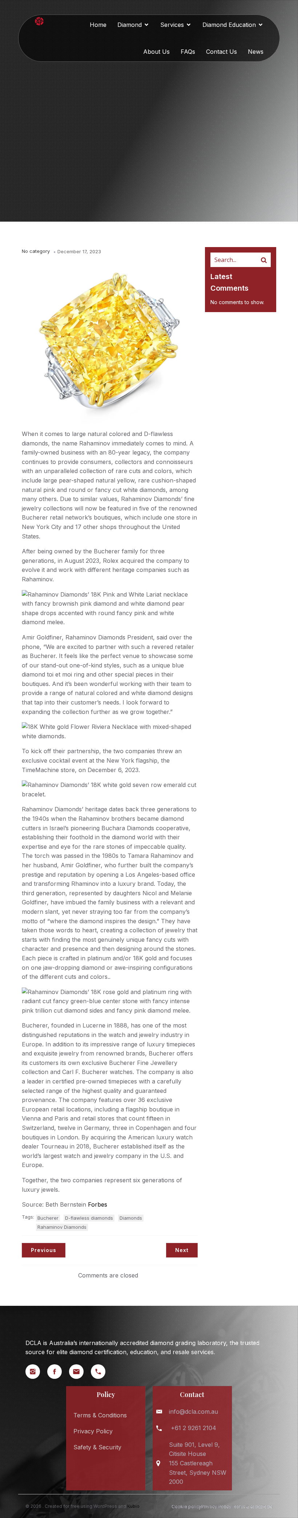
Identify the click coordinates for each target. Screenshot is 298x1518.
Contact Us (221, 51)
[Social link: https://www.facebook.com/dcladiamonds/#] (58, 1371)
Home (98, 24)
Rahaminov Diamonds (61, 1227)
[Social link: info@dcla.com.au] (80, 1371)
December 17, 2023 (79, 251)
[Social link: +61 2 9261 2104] (102, 1371)
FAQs (188, 51)
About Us (156, 51)
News (255, 51)
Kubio (133, 1506)
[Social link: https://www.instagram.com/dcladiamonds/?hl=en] (36, 1371)
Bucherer (48, 1218)
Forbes (97, 1204)
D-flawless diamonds (89, 1218)
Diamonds (131, 1218)
